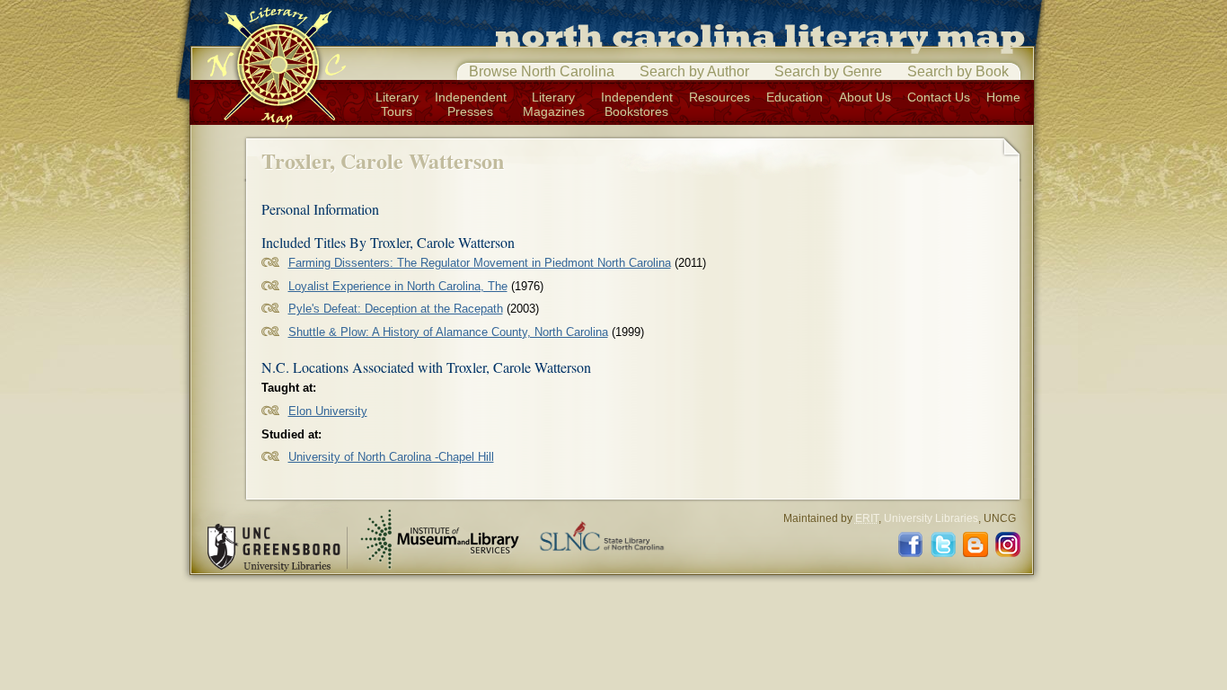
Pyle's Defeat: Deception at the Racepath (395, 308)
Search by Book (958, 71)
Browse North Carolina (541, 71)
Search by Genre (828, 71)
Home (1003, 97)
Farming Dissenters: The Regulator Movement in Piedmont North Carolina (479, 263)
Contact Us (938, 97)
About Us (865, 97)
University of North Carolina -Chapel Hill (391, 457)
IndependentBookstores (637, 104)
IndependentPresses (471, 104)
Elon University (327, 411)
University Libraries (931, 518)
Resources (719, 97)
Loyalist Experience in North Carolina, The (398, 286)
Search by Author (694, 71)
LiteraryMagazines (554, 104)
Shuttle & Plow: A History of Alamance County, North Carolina (448, 332)
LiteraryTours (397, 104)
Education (794, 97)
